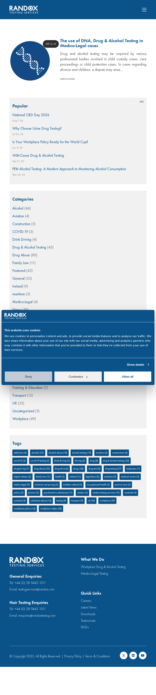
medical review (130, 476)
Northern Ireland (72, 484)
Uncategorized (23, 411)
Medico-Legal (67, 79)
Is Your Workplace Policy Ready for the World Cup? (50, 142)
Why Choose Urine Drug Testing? (37, 128)
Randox (82, 492)
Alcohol (17, 208)
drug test (94, 468)
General (18, 278)
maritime (18, 294)
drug (94, 460)
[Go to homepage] (24, 10)
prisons (33, 492)
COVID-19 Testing (40, 460)
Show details (135, 364)
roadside (130, 492)
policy (18, 492)
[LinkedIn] (133, 655)
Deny (28, 376)
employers (133, 468)
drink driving (62, 460)
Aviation (18, 216)
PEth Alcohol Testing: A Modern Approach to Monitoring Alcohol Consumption (69, 169)
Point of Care (123, 484)
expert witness (22, 476)
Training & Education (27, 387)
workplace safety (51, 508)
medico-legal (22, 484)
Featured (18, 270)
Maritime (110, 476)
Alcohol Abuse (58, 452)
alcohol (38, 452)
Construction (21, 224)
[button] (144, 9)
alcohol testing (81, 452)
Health (60, 476)
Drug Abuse (21, 255)
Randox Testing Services (106, 492)
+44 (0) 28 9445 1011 (30, 583)
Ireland (17, 286)
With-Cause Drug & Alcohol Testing (38, 155)
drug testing (113, 468)
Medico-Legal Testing (94, 574)
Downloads (88, 614)
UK (14, 403)
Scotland (20, 500)
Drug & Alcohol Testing (29, 247)
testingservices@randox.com (36, 589)
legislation (92, 476)
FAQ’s (85, 627)
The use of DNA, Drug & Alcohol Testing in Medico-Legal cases (101, 43)
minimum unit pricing (46, 484)
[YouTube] (142, 655)
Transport (19, 395)
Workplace (20, 419)
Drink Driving (21, 239)
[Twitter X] (123, 655)
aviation (101, 452)
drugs (78, 468)
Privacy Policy (73, 656)
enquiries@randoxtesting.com (37, 616)
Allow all (127, 376)
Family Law (20, 263)
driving (80, 460)
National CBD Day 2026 (30, 115)
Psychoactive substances (58, 492)
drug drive (61, 468)
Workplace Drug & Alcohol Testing (103, 567)
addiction (20, 452)
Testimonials (88, 621)
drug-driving (21, 468)
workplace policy (24, 508)
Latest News (88, 607)
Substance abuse (41, 500)
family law (43, 476)
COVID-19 (20, 232)
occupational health (98, 484)
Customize (76, 376)
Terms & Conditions (97, 656)
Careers (86, 601)
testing (61, 500)
